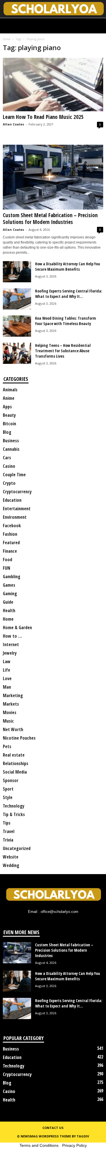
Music (8, 721)
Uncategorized (17, 848)
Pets (7, 746)
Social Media (15, 772)
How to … (12, 636)
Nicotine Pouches (19, 738)
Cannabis (11, 449)
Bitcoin (9, 423)
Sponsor (10, 780)
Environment (15, 517)
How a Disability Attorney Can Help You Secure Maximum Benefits (67, 266)
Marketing (13, 695)
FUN (6, 568)
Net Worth (13, 729)
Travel (8, 831)
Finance (10, 551)
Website (10, 857)
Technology (13, 806)
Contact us (53, 1128)
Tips (6, 823)
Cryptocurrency (17, 491)
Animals (10, 390)
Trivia (8, 840)
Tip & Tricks (14, 814)
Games (9, 585)
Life (6, 670)
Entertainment (17, 508)
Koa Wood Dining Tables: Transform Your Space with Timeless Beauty (65, 320)
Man (7, 687)
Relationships (15, 763)
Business (11, 440)
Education (12, 500)
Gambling (11, 576)
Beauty (9, 415)
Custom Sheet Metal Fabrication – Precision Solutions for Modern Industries (50, 219)
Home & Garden (17, 627)
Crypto (9, 483)
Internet (11, 644)
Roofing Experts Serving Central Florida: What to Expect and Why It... (68, 293)
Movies (9, 712)
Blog (7, 432)
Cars (7, 457)
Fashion (10, 534)
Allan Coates (13, 124)
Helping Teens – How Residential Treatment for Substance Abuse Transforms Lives (63, 351)
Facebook (12, 525)
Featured (11, 542)
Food (7, 559)
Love (7, 678)
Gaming (10, 593)
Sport (8, 789)
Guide (8, 602)
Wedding (11, 865)
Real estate (14, 755)
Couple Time (14, 474)
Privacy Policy (74, 1145)
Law (6, 661)
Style (7, 797)
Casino (9, 466)
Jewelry (10, 653)
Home (6, 39)
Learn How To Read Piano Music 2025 (43, 117)
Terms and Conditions (39, 1145)
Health (9, 610)
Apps (7, 406)
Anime (8, 398)
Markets (11, 704)
